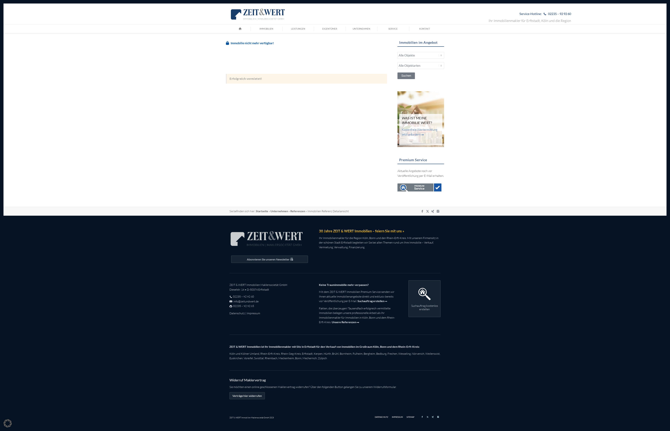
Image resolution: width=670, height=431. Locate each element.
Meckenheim (286, 358)
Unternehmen (279, 211)
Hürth (327, 353)
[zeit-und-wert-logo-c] (257, 14)
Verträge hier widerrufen (247, 395)
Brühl (335, 353)
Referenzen (297, 211)
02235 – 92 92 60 (243, 296)
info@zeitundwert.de (246, 301)
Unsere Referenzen (344, 322)
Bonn (298, 358)
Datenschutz (237, 313)
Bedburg (381, 353)
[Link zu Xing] (432, 211)
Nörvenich (418, 353)
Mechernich (310, 358)
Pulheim (358, 353)
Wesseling (404, 353)
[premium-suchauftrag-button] (419, 188)
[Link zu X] (427, 211)
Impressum (253, 313)
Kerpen (318, 353)
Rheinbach (271, 358)
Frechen (392, 353)
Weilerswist (432, 353)
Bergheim (369, 353)
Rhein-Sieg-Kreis (291, 353)
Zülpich (322, 358)
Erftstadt (307, 353)
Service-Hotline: (545, 14)
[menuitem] (544, 14)
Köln (232, 353)
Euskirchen (236, 358)
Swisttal (259, 358)
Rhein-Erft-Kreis (270, 353)
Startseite (262, 211)
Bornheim (346, 353)
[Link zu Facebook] (422, 211)
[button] (7, 423)
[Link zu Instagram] (438, 211)
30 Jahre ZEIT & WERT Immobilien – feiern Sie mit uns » (361, 231)
